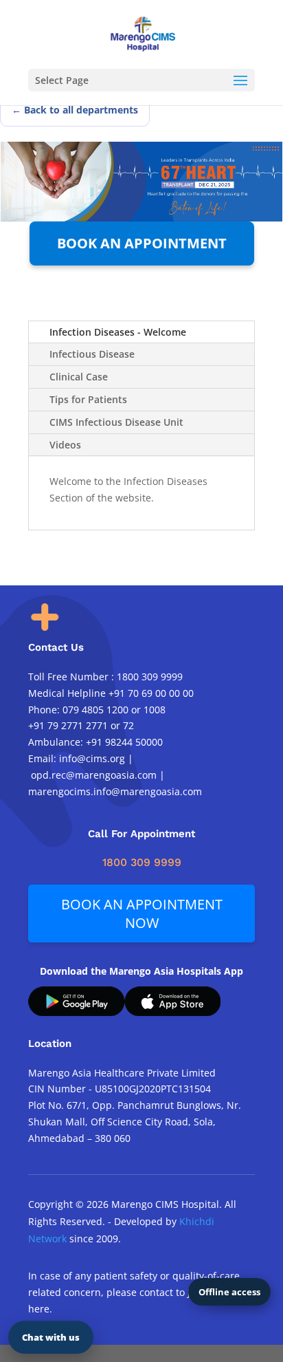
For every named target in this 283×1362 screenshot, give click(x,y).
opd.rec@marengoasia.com (94, 774)
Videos (65, 444)
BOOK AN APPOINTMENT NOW (142, 913)
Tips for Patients (88, 399)
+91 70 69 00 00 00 (151, 693)
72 (128, 725)
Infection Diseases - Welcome (117, 331)
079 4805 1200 (95, 709)
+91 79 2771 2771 (68, 725)
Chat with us (51, 1337)
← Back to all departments (75, 109)
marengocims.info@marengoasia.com (116, 791)
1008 (155, 709)
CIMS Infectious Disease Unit (116, 422)
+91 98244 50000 (124, 741)
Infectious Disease (92, 353)
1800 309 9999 (150, 676)
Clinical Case (78, 376)
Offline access (229, 1292)
